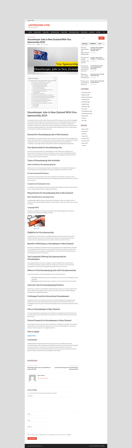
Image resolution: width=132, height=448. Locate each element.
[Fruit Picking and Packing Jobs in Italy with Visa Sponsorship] (85, 66)
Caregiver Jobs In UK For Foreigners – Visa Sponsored (97, 58)
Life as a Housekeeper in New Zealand (40, 101)
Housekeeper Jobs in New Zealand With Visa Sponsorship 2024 (42, 80)
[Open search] (104, 32)
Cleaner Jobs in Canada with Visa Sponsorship (97, 81)
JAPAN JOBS (64, 32)
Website (30, 426)
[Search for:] (93, 38)
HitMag (102, 445)
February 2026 (84, 129)
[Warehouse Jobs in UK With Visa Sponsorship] (85, 74)
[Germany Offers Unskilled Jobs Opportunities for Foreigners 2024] (85, 47)
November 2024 (85, 140)
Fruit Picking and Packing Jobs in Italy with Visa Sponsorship (96, 67)
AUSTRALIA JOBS (55, 32)
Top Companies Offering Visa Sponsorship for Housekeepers (44, 96)
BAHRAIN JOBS (85, 95)
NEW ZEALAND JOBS (74, 32)
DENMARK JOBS (85, 102)
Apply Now (37, 105)
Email (29, 420)
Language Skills (37, 92)
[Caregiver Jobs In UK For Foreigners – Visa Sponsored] (85, 57)
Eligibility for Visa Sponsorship (38, 93)
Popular (84, 43)
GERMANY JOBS (85, 106)
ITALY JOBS (84, 109)
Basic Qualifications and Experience (41, 91)
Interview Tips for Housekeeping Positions (40, 98)
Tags (100, 43)
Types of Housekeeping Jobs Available (40, 84)
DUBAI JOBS (46, 32)
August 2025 (84, 131)
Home (30, 32)
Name (29, 414)
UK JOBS (98, 32)
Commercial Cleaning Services (40, 88)
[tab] (84, 43)
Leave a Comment (44, 44)
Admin (38, 44)
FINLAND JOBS (85, 104)
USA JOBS (91, 32)
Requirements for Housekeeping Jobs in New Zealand (42, 89)
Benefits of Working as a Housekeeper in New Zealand (43, 94)
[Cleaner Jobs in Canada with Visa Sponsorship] (85, 81)
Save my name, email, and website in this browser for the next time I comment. (49, 434)
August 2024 (84, 143)
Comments (93, 43)
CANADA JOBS (37, 32)
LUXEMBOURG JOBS (86, 111)
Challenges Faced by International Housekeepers (42, 100)
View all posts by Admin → (43, 378)
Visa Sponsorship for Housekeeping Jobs (40, 83)
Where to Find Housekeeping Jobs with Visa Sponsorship (43, 97)
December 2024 (85, 138)
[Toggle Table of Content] (54, 78)
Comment (30, 395)
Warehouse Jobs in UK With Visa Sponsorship (97, 74)
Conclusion (36, 106)
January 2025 (84, 136)
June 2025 (83, 133)
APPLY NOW (36, 228)
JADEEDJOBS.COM (39, 25)
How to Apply (36, 104)
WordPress (96, 445)
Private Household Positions (39, 87)
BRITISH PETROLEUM (86, 97)
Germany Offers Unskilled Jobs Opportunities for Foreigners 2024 (96, 49)
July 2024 (83, 145)
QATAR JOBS (84, 32)
